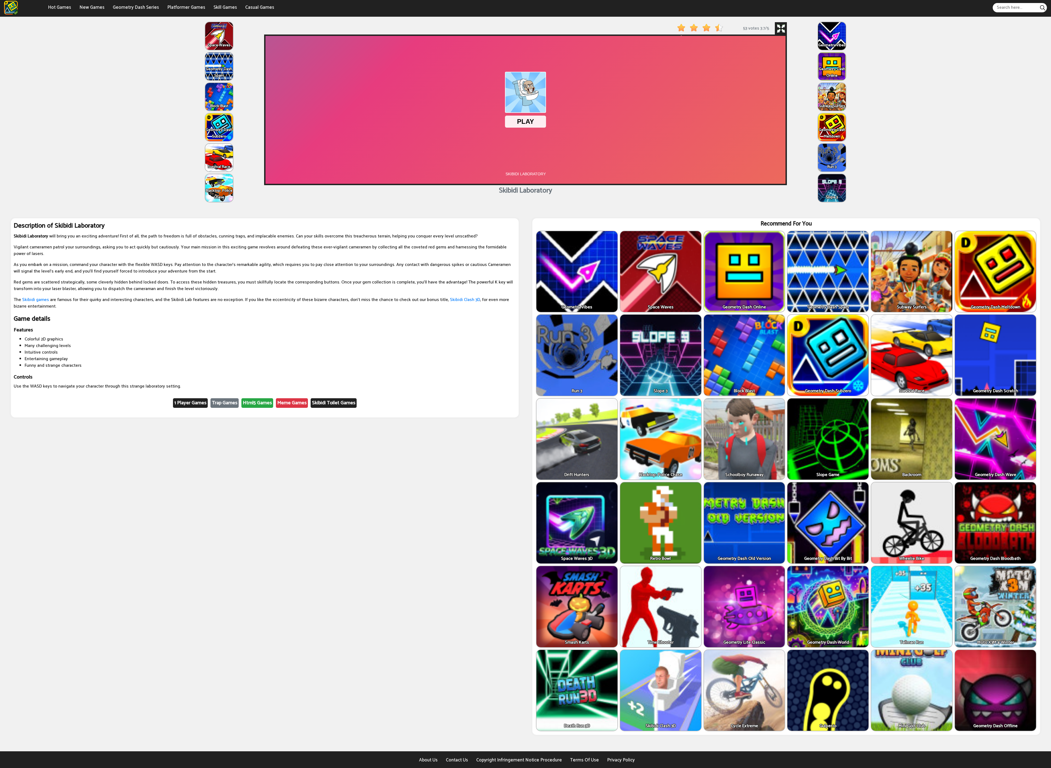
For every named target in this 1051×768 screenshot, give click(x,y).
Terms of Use (584, 760)
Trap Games (224, 403)
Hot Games (59, 7)
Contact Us (457, 760)
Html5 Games (257, 403)
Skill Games (225, 7)
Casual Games (259, 7)
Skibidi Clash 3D (465, 299)
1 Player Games (190, 403)
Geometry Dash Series (136, 7)
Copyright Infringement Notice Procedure (519, 760)
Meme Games (292, 403)
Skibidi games (35, 299)
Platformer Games (186, 7)
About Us (428, 760)
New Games (92, 7)
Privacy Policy (621, 760)
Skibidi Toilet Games (333, 403)
